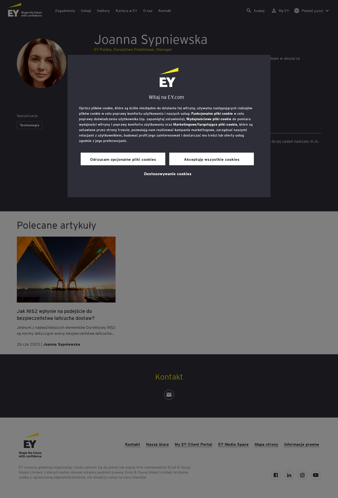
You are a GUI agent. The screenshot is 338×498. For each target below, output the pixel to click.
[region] (169, 126)
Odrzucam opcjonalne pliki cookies (123, 159)
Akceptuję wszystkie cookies (212, 159)
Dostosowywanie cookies (168, 173)
